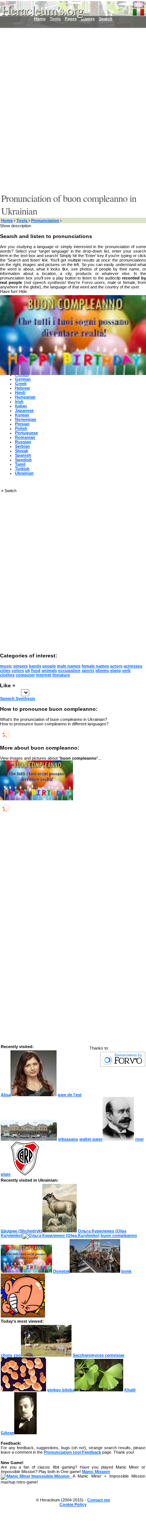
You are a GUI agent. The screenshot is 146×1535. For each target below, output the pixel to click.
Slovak (21, 450)
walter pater (91, 1139)
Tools (22, 220)
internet (43, 675)
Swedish (23, 459)
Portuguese (26, 433)
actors (116, 666)
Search (105, 18)
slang (115, 670)
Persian (22, 424)
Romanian (25, 437)
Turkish (22, 468)
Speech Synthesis (17, 698)
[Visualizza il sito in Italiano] (139, 11)
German (23, 379)
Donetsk (61, 1271)
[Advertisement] (73, 110)
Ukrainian (24, 473)
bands (35, 666)
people (49, 666)
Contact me (98, 1500)
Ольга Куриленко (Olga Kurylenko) (63, 1233)
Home (7, 220)
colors (18, 670)
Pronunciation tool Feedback (72, 1452)
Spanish (23, 455)
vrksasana (68, 1139)
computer (25, 675)
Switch (10, 490)
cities (5, 670)
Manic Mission (96, 1471)
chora (6, 1355)
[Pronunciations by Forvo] (122, 1065)
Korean (22, 415)
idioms (102, 670)
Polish (21, 428)
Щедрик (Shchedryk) (21, 1231)
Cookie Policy (73, 1504)
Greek (21, 383)
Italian (21, 406)
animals (49, 670)
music (6, 666)
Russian (23, 442)
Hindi (20, 392)
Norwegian (25, 419)
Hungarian (25, 397)
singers (20, 666)
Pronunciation (45, 220)
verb (126, 670)
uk (27, 670)
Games (88, 18)
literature (61, 675)
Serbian (22, 446)
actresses (133, 666)
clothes (7, 675)
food (35, 670)
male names (68, 666)
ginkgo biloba (60, 1390)
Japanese (24, 410)
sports (88, 670)
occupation (69, 670)
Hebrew (22, 388)
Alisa (5, 1094)
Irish (19, 401)
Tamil (20, 464)
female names (95, 666)
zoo (17, 1355)
